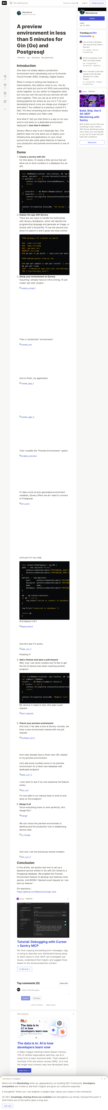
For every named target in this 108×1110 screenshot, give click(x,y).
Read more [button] (92, 142)
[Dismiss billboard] (104, 1078)
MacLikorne (27, 12)
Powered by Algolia (69, 3)
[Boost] (5, 101)
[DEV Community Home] (4, 3)
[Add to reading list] (5, 94)
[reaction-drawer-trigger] (5, 77)
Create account (97, 3)
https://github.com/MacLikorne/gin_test (36, 892)
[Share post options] (5, 109)
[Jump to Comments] (5, 86)
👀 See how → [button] (24, 969)
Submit (25, 998)
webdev (21, 58)
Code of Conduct (37, 1005)
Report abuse (50, 1005)
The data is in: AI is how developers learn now (35, 1045)
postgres (36, 58)
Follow (92, 18)
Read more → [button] (24, 1070)
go (28, 58)
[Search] (11, 3)
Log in (84, 3)
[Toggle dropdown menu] (68, 899)
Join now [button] (7, 1106)
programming (47, 58)
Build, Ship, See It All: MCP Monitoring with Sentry (90, 115)
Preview (37, 998)
